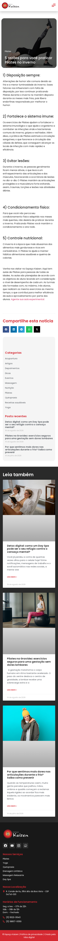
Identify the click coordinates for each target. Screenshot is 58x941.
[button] (6, 329)
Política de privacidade (31, 934)
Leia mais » (12, 577)
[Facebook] (5, 845)
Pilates (8, 51)
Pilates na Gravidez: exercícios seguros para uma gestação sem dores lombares (29, 437)
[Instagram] (18, 845)
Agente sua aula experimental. (28, 299)
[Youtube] (12, 845)
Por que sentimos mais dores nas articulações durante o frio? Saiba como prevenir (28, 449)
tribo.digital (29, 937)
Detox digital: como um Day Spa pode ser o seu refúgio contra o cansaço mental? (27, 424)
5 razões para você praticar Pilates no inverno (28, 60)
